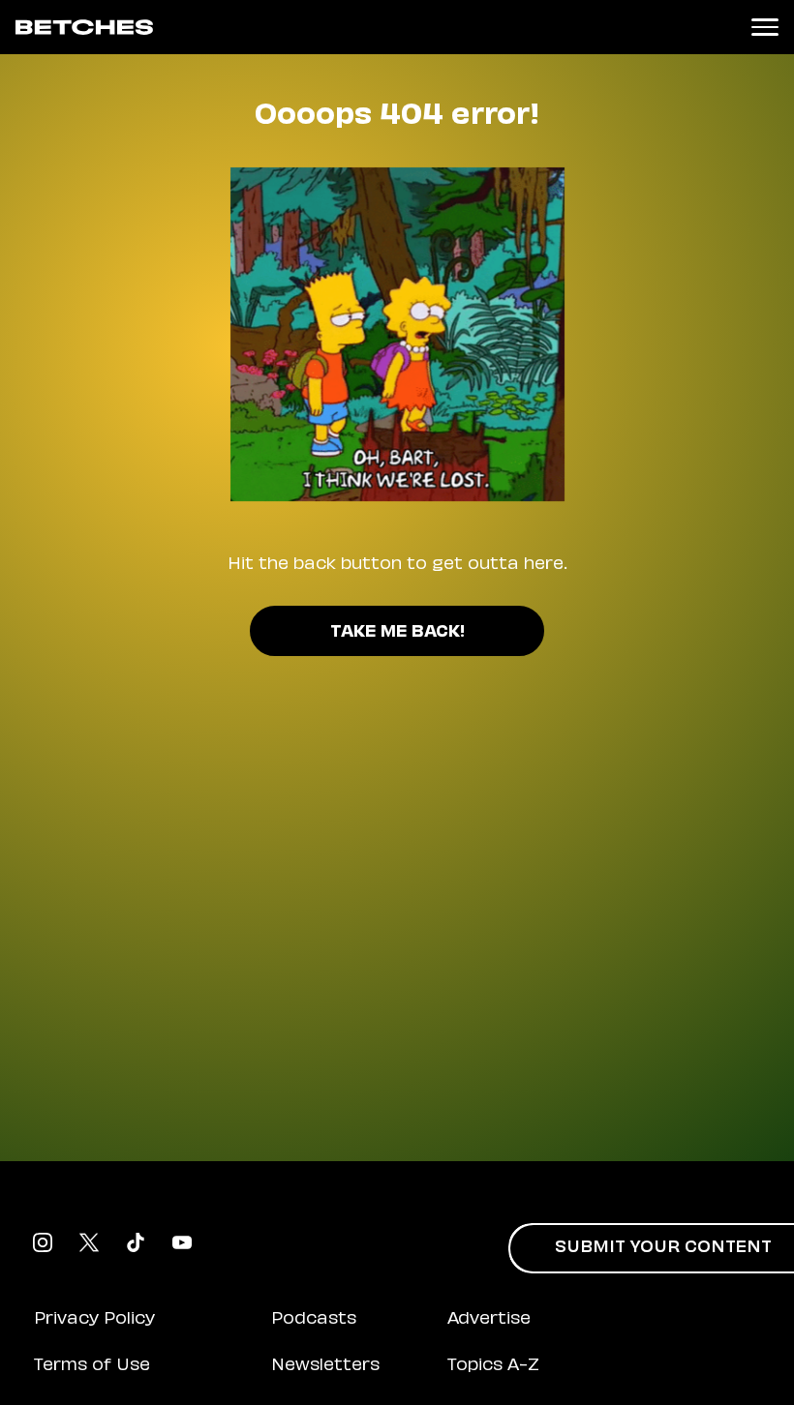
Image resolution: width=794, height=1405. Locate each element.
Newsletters (325, 1366)
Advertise (489, 1320)
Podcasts (313, 1320)
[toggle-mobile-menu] (765, 27)
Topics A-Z (493, 1366)
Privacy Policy (94, 1320)
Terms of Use (92, 1366)
